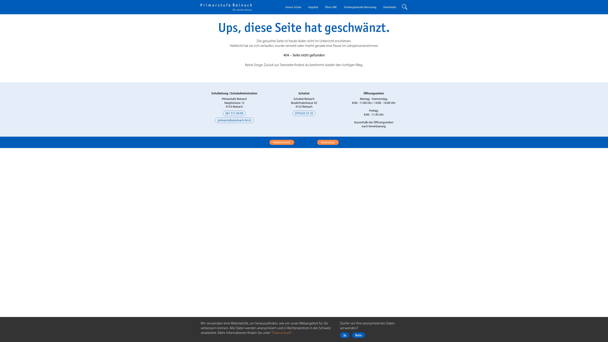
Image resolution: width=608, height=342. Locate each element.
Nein (358, 335)
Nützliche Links (281, 142)
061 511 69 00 (234, 113)
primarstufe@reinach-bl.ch (234, 120)
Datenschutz (328, 142)
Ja (344, 335)
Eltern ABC (331, 7)
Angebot (313, 7)
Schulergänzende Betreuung (360, 7)
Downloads (389, 7)
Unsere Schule (293, 7)
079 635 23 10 (304, 113)
